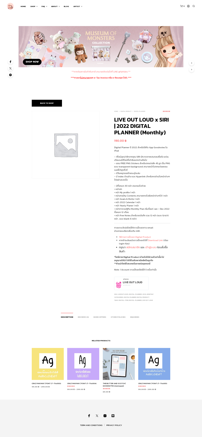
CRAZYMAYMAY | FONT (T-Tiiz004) (81, 383)
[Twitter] (10, 68)
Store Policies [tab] (118, 317)
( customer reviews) (166, 112)
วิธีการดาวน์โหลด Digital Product (135, 237)
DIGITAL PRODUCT (126, 111)
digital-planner (135, 300)
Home (116, 111)
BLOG (66, 6)
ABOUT (54, 6)
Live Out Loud (132, 282)
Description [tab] (67, 317)
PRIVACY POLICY (114, 425)
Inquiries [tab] (134, 317)
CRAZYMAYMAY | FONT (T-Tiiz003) (46, 383)
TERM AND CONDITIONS (91, 425)
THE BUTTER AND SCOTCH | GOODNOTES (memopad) (114, 384)
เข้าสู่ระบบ (150, 247)
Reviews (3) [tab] (83, 317)
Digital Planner (139, 111)
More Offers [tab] (99, 317)
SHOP (32, 6)
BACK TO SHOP (47, 103)
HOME (23, 6)
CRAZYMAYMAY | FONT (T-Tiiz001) (152, 383)
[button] (182, 6)
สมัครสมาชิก (133, 247)
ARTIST (76, 6)
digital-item (123, 300)
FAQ (43, 6)
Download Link (155, 240)
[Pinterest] (10, 74)
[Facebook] (10, 61)
